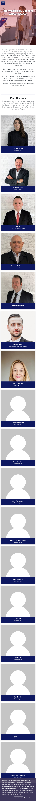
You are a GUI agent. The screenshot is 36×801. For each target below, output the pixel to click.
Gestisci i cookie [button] (29, 798)
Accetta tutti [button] (18, 798)
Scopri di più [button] (18, 794)
